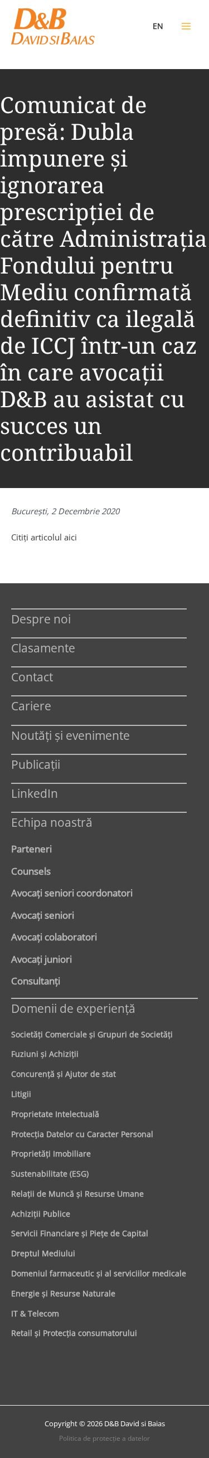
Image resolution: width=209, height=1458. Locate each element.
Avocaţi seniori (42, 915)
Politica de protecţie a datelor (104, 1438)
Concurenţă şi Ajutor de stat (63, 1074)
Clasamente (43, 647)
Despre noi (41, 618)
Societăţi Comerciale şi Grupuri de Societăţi (92, 1034)
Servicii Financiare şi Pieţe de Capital (79, 1233)
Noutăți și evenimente (70, 735)
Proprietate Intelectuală (55, 1114)
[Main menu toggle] (186, 26)
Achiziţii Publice (40, 1213)
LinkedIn (34, 793)
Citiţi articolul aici (44, 537)
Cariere (31, 705)
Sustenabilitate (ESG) (50, 1173)
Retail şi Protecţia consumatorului (74, 1333)
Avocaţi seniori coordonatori (72, 892)
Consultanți (35, 980)
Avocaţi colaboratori (54, 936)
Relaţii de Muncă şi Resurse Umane (77, 1193)
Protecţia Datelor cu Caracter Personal (82, 1134)
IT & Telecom (35, 1313)
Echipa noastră (52, 822)
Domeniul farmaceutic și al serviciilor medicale (98, 1273)
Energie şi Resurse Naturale (63, 1293)
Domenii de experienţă (73, 1008)
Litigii (21, 1094)
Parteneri (31, 848)
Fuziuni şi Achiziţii (45, 1054)
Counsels (31, 871)
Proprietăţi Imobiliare (51, 1153)
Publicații (35, 764)
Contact (32, 676)
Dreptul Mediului (43, 1253)
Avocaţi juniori (41, 959)
